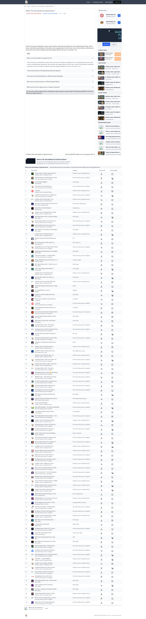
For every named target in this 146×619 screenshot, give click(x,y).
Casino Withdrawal (109, 89)
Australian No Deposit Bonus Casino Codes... (46, 338)
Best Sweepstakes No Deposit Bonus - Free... (46, 415)
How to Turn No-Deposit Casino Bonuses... (45, 299)
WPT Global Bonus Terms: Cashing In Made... (46, 216)
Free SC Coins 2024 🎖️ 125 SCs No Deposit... (46, 472)
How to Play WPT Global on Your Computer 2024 (79, 154)
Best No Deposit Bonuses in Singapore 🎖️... (46, 441)
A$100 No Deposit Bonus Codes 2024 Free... (46, 485)
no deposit (37, 300)
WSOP (36, 287)
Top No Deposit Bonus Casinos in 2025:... (45, 502)
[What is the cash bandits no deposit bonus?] (101, 127)
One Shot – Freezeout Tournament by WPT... (46, 589)
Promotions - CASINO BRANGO (42, 558)
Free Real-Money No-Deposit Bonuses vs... (45, 307)
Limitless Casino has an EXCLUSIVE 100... (45, 281)
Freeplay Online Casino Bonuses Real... (45, 476)
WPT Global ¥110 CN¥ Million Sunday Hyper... (46, 229)
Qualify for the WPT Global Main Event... (45, 294)
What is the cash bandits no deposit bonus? (43, 6)
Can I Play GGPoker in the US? (42, 290)
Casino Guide (108, 68)
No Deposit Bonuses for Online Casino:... (45, 567)
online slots (38, 322)
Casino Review (108, 79)
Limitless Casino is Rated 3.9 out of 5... (44, 463)
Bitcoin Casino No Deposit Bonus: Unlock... (45, 597)
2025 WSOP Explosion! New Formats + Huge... (46, 286)
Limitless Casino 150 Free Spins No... (44, 273)
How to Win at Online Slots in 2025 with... (45, 320)
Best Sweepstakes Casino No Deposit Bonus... (46, 554)
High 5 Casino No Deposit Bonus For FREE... (46, 467)
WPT (36, 538)
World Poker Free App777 (108, 55)
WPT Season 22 (39, 244)
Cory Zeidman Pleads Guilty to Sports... (45, 411)
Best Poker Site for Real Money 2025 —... (45, 519)
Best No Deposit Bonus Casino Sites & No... (46, 221)
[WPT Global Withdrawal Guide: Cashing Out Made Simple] (101, 137)
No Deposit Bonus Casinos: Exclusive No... (45, 424)
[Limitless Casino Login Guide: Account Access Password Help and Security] (101, 73)
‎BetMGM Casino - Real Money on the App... (46, 377)
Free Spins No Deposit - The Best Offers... (45, 255)
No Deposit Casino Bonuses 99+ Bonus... (45, 550)
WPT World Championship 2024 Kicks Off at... (46, 203)
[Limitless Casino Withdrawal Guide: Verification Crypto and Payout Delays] (101, 88)
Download (117, 2)
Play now (117, 54)
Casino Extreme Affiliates (41, 402)
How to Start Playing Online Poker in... (44, 268)
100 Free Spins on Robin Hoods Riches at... (46, 173)
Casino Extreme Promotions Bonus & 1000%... (46, 480)
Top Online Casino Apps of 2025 (43, 532)
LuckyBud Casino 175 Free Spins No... (44, 446)
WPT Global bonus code (41, 352)
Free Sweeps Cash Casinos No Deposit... (45, 390)
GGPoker (37, 291)
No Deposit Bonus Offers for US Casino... (45, 528)
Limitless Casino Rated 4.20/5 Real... (44, 563)
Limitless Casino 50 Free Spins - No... (44, 199)
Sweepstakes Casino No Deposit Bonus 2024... (46, 247)
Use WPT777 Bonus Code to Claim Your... (45, 351)
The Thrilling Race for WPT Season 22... (45, 242)
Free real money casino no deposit (43, 339)
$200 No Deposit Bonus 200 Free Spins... (45, 450)
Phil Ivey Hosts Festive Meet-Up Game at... (45, 333)
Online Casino (115, 68)
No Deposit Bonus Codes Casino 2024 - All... (46, 359)
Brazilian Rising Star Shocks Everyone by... (45, 238)
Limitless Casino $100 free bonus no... (44, 355)
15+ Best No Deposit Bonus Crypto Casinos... (46, 381)
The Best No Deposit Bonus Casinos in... (45, 428)
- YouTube (37, 190)
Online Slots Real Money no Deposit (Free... (46, 437)
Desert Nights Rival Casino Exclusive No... (45, 225)
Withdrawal (113, 138)
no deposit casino (98, 2)
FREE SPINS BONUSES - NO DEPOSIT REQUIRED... (47, 407)
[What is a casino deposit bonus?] (101, 132)
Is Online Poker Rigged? (41, 182)
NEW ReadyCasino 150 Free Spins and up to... (46, 498)
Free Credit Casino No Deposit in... (43, 186)
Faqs (28, 6)
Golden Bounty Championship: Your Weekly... (46, 251)
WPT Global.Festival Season (42, 400)
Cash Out (119, 138)
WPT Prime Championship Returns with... (45, 537)
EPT (36, 240)
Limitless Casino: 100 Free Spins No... (44, 234)
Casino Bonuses (117, 84)
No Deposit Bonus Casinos (41, 504)
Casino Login (108, 74)
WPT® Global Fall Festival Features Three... (46, 493)
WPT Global (108, 138)
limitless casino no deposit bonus (43, 175)
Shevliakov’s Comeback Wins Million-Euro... (46, 342)
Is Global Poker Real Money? (42, 524)
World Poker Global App (109, 53)
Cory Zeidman (38, 413)
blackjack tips (38, 209)
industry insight (39, 261)
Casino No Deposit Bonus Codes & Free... (45, 385)
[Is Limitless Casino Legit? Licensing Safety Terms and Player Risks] (101, 78)
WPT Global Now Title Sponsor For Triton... (45, 541)
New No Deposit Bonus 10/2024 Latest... (45, 545)
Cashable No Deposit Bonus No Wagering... (46, 195)
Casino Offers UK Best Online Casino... (44, 571)
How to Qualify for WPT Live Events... (44, 584)
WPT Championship (40, 495)
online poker (38, 183)
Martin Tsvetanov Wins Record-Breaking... (45, 433)
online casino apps (39, 534)
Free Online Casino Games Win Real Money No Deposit (117, 149)
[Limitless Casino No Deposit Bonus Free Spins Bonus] (101, 143)
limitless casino (107, 615)
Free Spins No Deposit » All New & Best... (45, 506)
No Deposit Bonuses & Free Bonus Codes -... (46, 459)
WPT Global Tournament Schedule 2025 (45, 394)
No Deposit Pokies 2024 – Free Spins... (44, 368)
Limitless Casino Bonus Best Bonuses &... (45, 489)
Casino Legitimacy (116, 79)
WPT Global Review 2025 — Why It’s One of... (46, 264)
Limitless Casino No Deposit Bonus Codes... (46, 212)
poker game (108, 2)
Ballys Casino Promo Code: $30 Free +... (45, 454)
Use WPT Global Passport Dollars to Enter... (46, 316)
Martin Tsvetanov (39, 434)
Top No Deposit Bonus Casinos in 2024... (45, 593)
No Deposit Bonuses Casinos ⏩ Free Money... (46, 372)
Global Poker (38, 525)
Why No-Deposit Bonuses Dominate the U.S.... (46, 260)
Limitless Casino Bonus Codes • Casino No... (46, 364)
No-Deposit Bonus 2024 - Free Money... (45, 325)
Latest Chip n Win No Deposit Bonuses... (45, 602)
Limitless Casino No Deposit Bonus (113, 128)
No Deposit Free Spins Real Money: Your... (45, 511)
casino (88, 2)
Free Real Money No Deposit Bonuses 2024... (46, 177)
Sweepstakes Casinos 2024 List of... (44, 576)
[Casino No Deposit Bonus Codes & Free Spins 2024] (101, 153)
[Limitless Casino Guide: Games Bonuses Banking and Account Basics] (101, 67)
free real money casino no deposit (43, 179)
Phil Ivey (37, 335)
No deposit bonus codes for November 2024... (46, 329)
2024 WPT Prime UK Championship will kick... (46, 398)
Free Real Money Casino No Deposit (113, 154)
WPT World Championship (41, 205)
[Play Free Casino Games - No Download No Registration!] (101, 148)
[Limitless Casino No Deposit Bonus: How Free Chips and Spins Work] (101, 83)
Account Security (115, 74)
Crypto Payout (117, 89)
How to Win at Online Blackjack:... (43, 208)
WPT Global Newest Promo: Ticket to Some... (46, 580)
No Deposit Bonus (109, 84)
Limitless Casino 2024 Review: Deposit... (45, 420)
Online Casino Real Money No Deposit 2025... (46, 312)
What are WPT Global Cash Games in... (44, 277)
